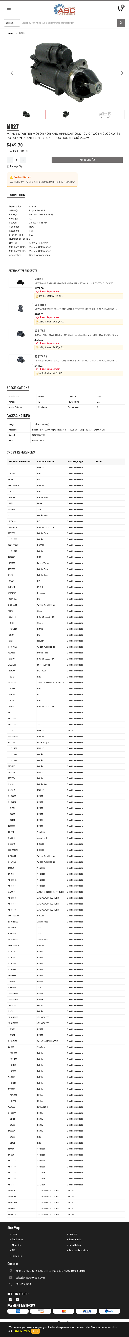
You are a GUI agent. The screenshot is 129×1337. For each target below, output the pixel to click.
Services (73, 1234)
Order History (75, 1245)
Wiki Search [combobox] (11, 23)
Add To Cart (85, 159)
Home (10, 33)
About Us (16, 1245)
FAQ (13, 1250)
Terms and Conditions (79, 1250)
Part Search (17, 1239)
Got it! (35, 1331)
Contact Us (17, 1256)
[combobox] (68, 23)
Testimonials (75, 1239)
